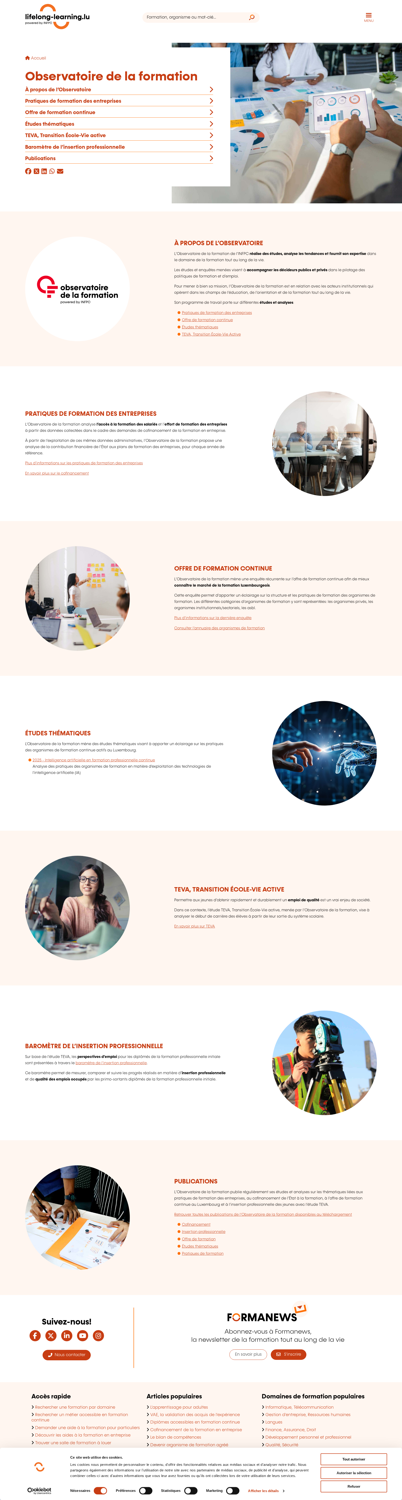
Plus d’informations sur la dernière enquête (212, 618)
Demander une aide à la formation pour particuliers (87, 1428)
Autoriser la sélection (354, 1473)
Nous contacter (68, 1355)
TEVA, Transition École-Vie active (65, 135)
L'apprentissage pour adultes (179, 1407)
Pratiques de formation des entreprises (73, 101)
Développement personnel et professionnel (308, 1437)
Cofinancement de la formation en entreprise (196, 1430)
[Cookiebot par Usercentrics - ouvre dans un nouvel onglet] (39, 1490)
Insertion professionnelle (203, 1232)
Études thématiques (49, 124)
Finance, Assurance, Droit (290, 1430)
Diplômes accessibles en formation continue (195, 1422)
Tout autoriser (353, 1459)
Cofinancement (196, 1225)
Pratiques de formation (203, 1254)
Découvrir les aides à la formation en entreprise (83, 1435)
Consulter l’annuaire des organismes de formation (219, 628)
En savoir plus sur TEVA (194, 926)
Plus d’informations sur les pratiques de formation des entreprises (84, 463)
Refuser (354, 1486)
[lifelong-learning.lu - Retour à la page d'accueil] (57, 17)
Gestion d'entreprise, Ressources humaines (308, 1415)
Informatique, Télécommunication (299, 1407)
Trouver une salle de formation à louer (73, 1443)
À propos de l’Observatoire (58, 90)
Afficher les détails (263, 1491)
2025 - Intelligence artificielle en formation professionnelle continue (94, 760)
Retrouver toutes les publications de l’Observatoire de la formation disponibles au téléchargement (263, 1215)
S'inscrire (291, 1354)
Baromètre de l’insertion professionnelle (75, 147)
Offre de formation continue (60, 112)
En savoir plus (248, 1354)
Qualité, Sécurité (281, 1445)
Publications (40, 158)
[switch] (145, 1490)
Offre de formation (199, 1239)
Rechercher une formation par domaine (75, 1407)
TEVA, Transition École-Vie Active (211, 335)
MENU (369, 21)
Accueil (38, 58)
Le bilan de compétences (175, 1437)
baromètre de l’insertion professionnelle (111, 1063)
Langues (273, 1422)
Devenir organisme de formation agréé (189, 1445)
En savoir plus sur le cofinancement (57, 474)
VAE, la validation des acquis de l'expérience (195, 1415)
